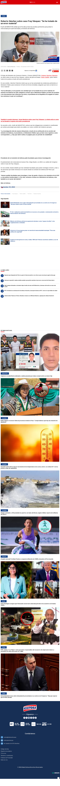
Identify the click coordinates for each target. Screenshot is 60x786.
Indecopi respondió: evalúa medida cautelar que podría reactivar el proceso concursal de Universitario (29, 280)
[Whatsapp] (2, 70)
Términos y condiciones (7, 755)
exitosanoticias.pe (8, 740)
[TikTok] (36, 718)
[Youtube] (29, 718)
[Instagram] (31, 718)
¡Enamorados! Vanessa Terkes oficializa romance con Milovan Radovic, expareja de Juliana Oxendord (29, 295)
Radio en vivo (4, 760)
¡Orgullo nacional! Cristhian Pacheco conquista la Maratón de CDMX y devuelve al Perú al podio (27, 559)
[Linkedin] (9, 70)
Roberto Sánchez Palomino (49, 75)
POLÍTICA (30, 193)
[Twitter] (4, 70)
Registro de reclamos (6, 751)
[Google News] (33, 718)
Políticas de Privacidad (7, 757)
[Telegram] (12, 70)
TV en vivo (3, 753)
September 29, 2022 (8, 187)
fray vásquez (15, 193)
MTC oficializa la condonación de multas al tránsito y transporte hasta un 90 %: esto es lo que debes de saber (30, 290)
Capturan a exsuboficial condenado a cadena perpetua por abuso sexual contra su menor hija (26, 376)
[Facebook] (7, 70)
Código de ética (5, 749)
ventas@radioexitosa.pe (10, 737)
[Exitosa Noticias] (4, 2)
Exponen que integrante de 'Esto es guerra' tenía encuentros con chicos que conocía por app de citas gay (29, 275)
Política (3, 16)
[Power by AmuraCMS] (55, 773)
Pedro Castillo (45, 77)
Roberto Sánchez (37, 193)
